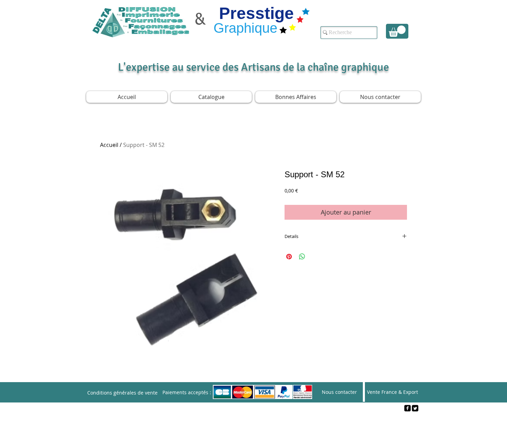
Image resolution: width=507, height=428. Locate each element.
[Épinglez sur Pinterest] (289, 256)
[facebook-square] (407, 408)
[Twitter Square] (415, 408)
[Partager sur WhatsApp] (302, 256)
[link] (397, 31)
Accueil (109, 145)
